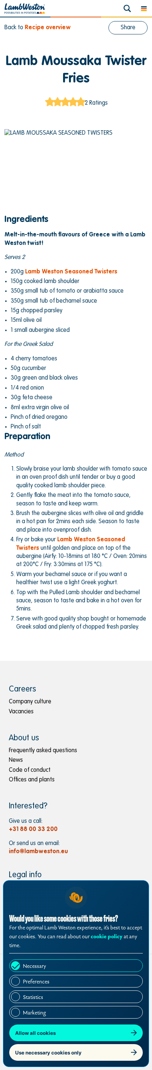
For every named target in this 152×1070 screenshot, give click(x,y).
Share (128, 28)
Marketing (34, 1013)
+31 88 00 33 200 (33, 829)
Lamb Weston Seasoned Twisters (71, 272)
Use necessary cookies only (48, 1053)
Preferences (36, 982)
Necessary (34, 966)
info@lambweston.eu (38, 852)
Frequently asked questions (43, 751)
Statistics (33, 997)
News (16, 760)
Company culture (30, 702)
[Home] (24, 8)
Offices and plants (32, 780)
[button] (143, 8)
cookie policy (106, 937)
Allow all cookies (35, 1033)
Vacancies (21, 712)
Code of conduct (30, 770)
